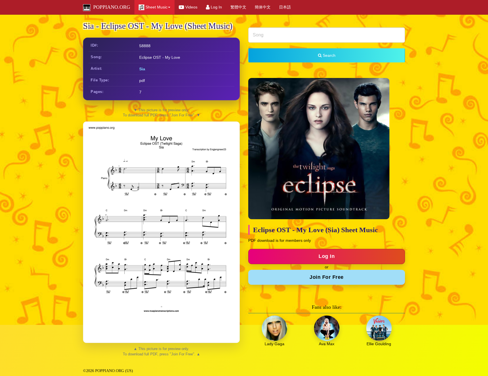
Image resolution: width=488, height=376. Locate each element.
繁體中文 (238, 7)
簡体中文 (263, 7)
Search (329, 55)
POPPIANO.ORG (110, 7)
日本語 (285, 7)
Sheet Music (155, 7)
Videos (190, 7)
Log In (216, 7)
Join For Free (327, 277)
